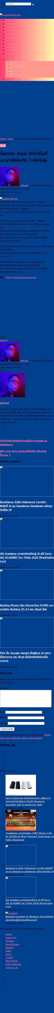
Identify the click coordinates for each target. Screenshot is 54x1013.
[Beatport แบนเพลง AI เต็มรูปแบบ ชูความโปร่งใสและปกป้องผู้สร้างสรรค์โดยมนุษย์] (11, 913)
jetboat (24, 185)
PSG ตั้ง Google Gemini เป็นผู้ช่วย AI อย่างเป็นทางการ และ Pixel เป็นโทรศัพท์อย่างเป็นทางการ (25, 657)
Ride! (8, 37)
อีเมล (3, 717)
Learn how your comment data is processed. (25, 736)
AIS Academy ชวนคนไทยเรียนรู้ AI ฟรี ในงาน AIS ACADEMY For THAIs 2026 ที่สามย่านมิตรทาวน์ (27, 557)
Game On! (11, 24)
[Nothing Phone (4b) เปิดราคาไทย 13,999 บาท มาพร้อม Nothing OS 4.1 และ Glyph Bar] (27, 599)
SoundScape (12, 30)
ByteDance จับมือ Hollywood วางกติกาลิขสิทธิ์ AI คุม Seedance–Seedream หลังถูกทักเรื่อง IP (26, 506)
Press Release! (13, 50)
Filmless (10, 27)
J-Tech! (9, 43)
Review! (10, 33)
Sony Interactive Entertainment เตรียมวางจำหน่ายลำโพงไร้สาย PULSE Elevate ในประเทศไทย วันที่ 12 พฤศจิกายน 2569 (28, 801)
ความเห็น (5, 688)
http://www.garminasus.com (21, 277)
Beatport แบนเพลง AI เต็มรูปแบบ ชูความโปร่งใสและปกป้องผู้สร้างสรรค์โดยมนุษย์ (29, 918)
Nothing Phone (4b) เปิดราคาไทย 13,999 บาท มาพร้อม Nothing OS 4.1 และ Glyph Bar (26, 607)
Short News (12, 47)
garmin (4, 340)
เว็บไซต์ (3, 723)
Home (9, 20)
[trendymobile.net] (10, 15)
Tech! (8, 40)
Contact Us (12, 53)
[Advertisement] (27, 110)
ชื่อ (2, 712)
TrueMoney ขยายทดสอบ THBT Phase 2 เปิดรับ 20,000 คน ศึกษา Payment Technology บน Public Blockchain (30, 837)
